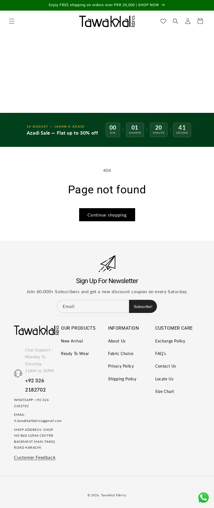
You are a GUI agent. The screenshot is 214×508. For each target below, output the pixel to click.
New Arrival (72, 341)
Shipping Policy (122, 378)
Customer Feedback (34, 457)
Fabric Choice (120, 353)
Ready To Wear (75, 353)
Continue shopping (107, 214)
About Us (117, 341)
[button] (12, 21)
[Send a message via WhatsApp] (203, 497)
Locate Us (164, 378)
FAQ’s (160, 353)
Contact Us (165, 366)
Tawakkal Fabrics (114, 495)
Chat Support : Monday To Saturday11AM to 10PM (39, 360)
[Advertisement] (107, 71)
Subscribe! (143, 306)
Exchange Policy (170, 341)
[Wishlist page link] (163, 21)
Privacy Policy (121, 366)
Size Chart (164, 391)
